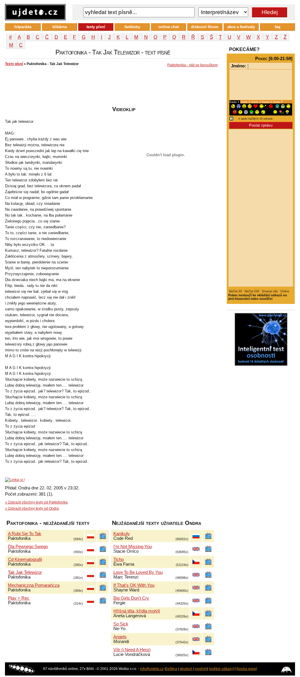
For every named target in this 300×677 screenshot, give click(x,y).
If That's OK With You (133, 585)
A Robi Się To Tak (24, 533)
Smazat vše (270, 291)
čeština (171, 669)
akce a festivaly (241, 27)
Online (284, 291)
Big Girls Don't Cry (131, 598)
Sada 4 (267, 101)
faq (277, 27)
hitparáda (22, 27)
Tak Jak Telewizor (25, 572)
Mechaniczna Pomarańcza (33, 585)
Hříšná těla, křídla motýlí (136, 611)
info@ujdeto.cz (152, 669)
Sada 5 (278, 101)
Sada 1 (234, 101)
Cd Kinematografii (25, 559)
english (201, 669)
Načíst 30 (236, 291)
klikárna (59, 27)
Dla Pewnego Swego (28, 546)
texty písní (95, 27)
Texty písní (14, 64)
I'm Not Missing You (132, 546)
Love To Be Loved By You (138, 572)
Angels (120, 637)
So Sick (120, 624)
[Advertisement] (111, 88)
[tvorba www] (246, 669)
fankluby (132, 27)
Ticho (118, 559)
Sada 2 (245, 101)
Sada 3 (256, 101)
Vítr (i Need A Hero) (132, 649)
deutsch (186, 669)
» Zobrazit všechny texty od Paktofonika (36, 502)
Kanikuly (121, 533)
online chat (168, 27)
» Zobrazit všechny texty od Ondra (32, 508)
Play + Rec (18, 598)
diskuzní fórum (205, 27)
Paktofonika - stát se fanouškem (192, 65)
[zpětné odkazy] (221, 669)
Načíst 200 (252, 291)
